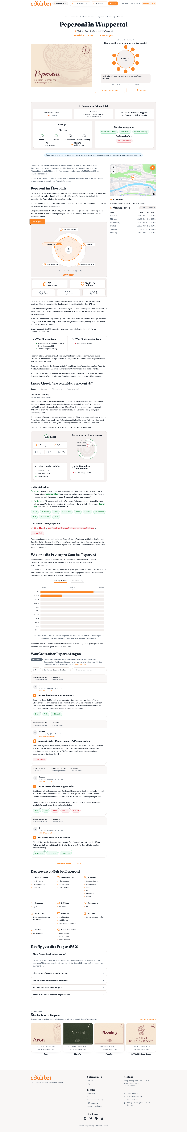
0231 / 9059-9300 (133, 1100)
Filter (37, 670)
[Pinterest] (96, 1118)
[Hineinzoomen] (113, 167)
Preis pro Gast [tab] (60, 580)
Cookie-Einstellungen (94, 1106)
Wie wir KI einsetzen (134, 155)
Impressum (91, 1094)
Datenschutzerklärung (95, 1100)
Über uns (90, 1081)
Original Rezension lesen (47, 691)
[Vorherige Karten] (34, 1040)
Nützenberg (111, 17)
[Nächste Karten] (152, 1040)
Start (65, 17)
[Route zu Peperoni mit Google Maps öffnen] (152, 167)
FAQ (88, 1084)
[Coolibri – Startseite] (41, 3)
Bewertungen (106, 35)
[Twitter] (90, 1118)
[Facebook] (85, 1118)
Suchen (113, 3)
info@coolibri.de (132, 1093)
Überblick (79, 35)
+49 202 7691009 (111, 90)
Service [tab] (44, 389)
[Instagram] (102, 1118)
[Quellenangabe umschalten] (154, 194)
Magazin (125, 3)
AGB (88, 1097)
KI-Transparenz (92, 1103)
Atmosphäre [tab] (57, 389)
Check (91, 35)
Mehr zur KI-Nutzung (83, 664)
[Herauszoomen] (113, 171)
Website (142, 90)
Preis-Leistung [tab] (73, 389)
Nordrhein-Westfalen (87, 17)
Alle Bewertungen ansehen (67, 863)
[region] (133, 180)
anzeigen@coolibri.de (134, 1096)
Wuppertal (100, 17)
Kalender (134, 3)
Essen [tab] (33, 389)
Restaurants (148, 3)
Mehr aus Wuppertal (147, 1019)
